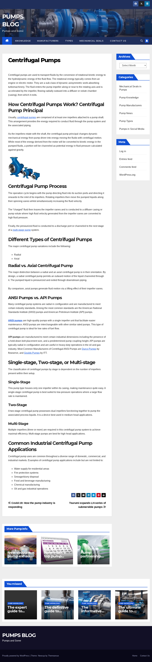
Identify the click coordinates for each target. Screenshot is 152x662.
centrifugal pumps (26, 117)
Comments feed (127, 167)
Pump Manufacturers (130, 105)
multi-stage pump (22, 230)
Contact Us (118, 40)
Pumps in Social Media (131, 129)
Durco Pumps (89, 349)
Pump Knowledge (129, 97)
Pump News (126, 113)
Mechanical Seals (91, 40)
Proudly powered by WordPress (16, 656)
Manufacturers (48, 40)
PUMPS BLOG (19, 635)
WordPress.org (127, 175)
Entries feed (125, 159)
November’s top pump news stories (55, 556)
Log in (122, 151)
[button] (141, 40)
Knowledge (23, 40)
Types (69, 40)
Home (134, 656)
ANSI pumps (15, 320)
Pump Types (126, 121)
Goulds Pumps (32, 353)
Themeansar (53, 656)
